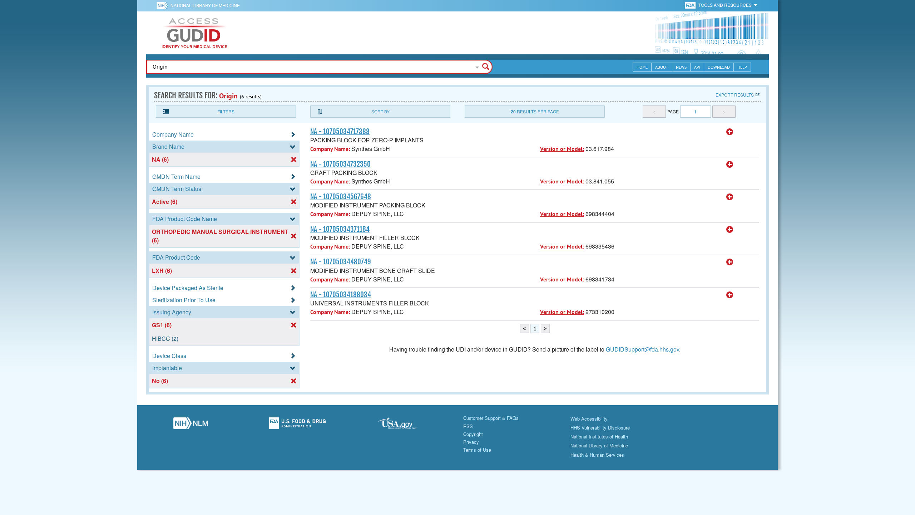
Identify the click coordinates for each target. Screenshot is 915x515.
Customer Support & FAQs (491, 418)
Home (642, 67)
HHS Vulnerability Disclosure (600, 427)
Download (719, 67)
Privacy (471, 441)
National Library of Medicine (205, 5)
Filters (225, 111)
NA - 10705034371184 (340, 229)
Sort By (380, 111)
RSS (468, 426)
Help (742, 67)
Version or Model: (562, 149)
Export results (735, 95)
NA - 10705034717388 (340, 131)
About (661, 67)
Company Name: (330, 149)
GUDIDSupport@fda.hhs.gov (642, 349)
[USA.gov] (404, 425)
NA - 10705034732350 (340, 164)
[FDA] (691, 5)
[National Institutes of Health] (163, 5)
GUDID (194, 32)
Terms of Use (477, 449)
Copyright (473, 434)
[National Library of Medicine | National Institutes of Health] (191, 425)
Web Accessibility (589, 418)
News (681, 67)
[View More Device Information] (729, 132)
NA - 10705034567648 (340, 196)
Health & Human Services (597, 454)
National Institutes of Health (599, 436)
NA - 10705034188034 (340, 294)
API (697, 67)
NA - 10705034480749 (340, 262)
